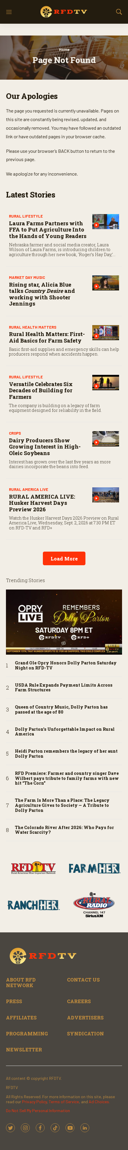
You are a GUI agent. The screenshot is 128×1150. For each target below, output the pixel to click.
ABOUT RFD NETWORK (21, 982)
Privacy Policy (34, 1101)
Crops (15, 433)
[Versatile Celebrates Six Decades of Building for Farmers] (105, 382)
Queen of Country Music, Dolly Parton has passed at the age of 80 (61, 710)
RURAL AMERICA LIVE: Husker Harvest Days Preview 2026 (42, 503)
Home (64, 49)
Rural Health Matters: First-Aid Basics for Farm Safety (47, 337)
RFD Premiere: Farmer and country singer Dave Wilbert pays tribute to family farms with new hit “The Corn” (67, 778)
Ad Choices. (99, 1101)
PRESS (14, 1001)
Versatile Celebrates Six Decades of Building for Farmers (41, 390)
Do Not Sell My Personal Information (38, 1110)
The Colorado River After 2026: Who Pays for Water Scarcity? (64, 830)
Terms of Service (64, 1101)
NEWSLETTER (24, 1049)
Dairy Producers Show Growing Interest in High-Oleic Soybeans (45, 447)
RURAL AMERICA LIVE (28, 489)
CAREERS (79, 1001)
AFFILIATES (21, 1017)
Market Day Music (27, 277)
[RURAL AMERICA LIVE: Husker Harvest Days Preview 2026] (105, 494)
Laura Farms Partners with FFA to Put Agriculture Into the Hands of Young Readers (47, 230)
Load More (64, 558)
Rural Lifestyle (26, 216)
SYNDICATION (85, 1033)
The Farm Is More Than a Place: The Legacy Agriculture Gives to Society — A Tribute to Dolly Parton (62, 805)
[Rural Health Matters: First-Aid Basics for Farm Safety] (105, 332)
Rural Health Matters (32, 327)
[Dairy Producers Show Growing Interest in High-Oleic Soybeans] (105, 438)
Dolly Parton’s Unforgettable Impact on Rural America (65, 732)
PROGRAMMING (27, 1033)
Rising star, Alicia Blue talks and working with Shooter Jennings (42, 294)
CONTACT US (83, 979)
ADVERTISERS (85, 1017)
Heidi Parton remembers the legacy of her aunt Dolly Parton (66, 754)
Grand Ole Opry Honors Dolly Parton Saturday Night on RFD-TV (66, 666)
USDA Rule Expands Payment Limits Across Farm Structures (64, 688)
